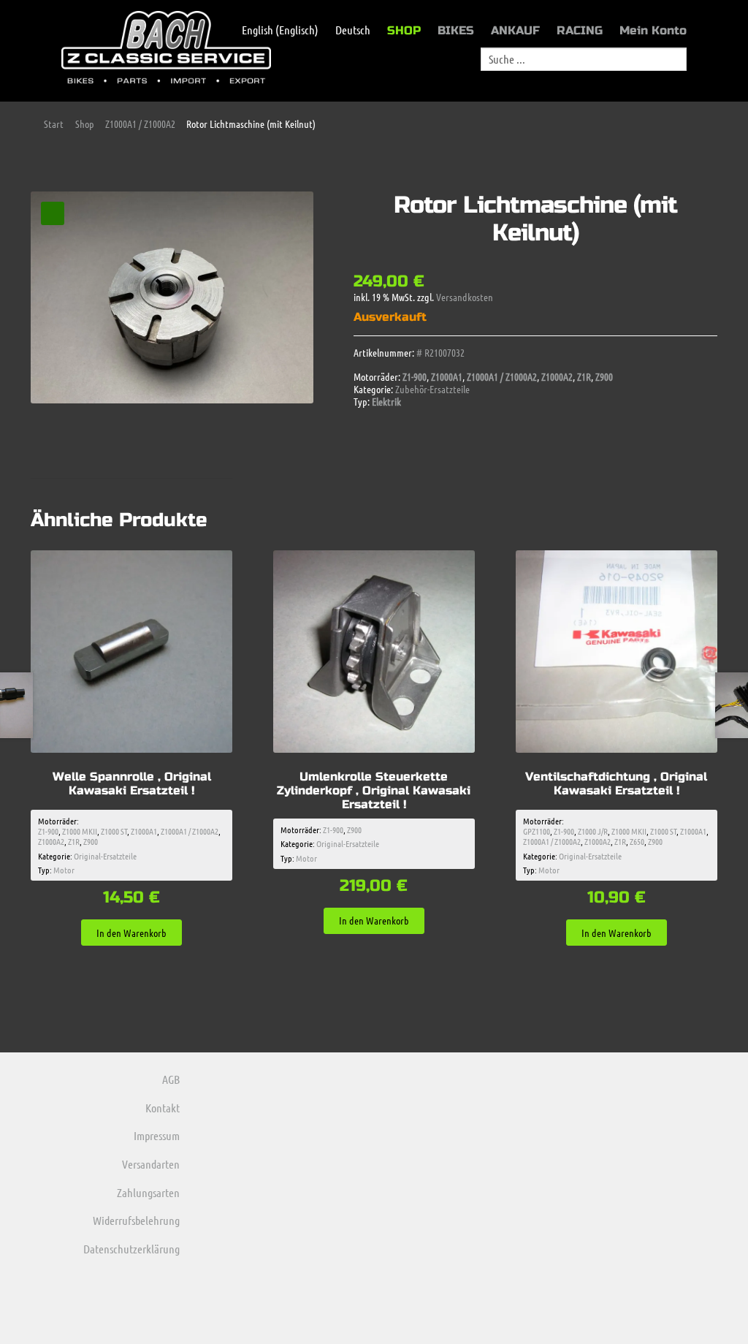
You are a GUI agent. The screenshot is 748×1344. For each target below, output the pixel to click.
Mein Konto (653, 30)
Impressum (157, 1135)
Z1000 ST (114, 831)
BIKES (456, 30)
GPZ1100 (536, 831)
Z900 (604, 376)
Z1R (584, 376)
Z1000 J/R (593, 831)
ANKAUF (515, 30)
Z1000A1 (446, 376)
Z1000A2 (557, 376)
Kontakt (162, 1108)
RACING (580, 30)
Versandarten (151, 1164)
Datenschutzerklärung (131, 1249)
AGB (171, 1079)
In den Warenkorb (131, 932)
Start (54, 123)
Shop (84, 123)
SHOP (404, 30)
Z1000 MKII (79, 831)
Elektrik (386, 401)
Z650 (637, 841)
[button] (52, 213)
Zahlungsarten (148, 1192)
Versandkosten (464, 296)
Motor (64, 870)
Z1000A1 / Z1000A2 (140, 123)
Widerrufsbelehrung (136, 1220)
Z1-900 (414, 376)
